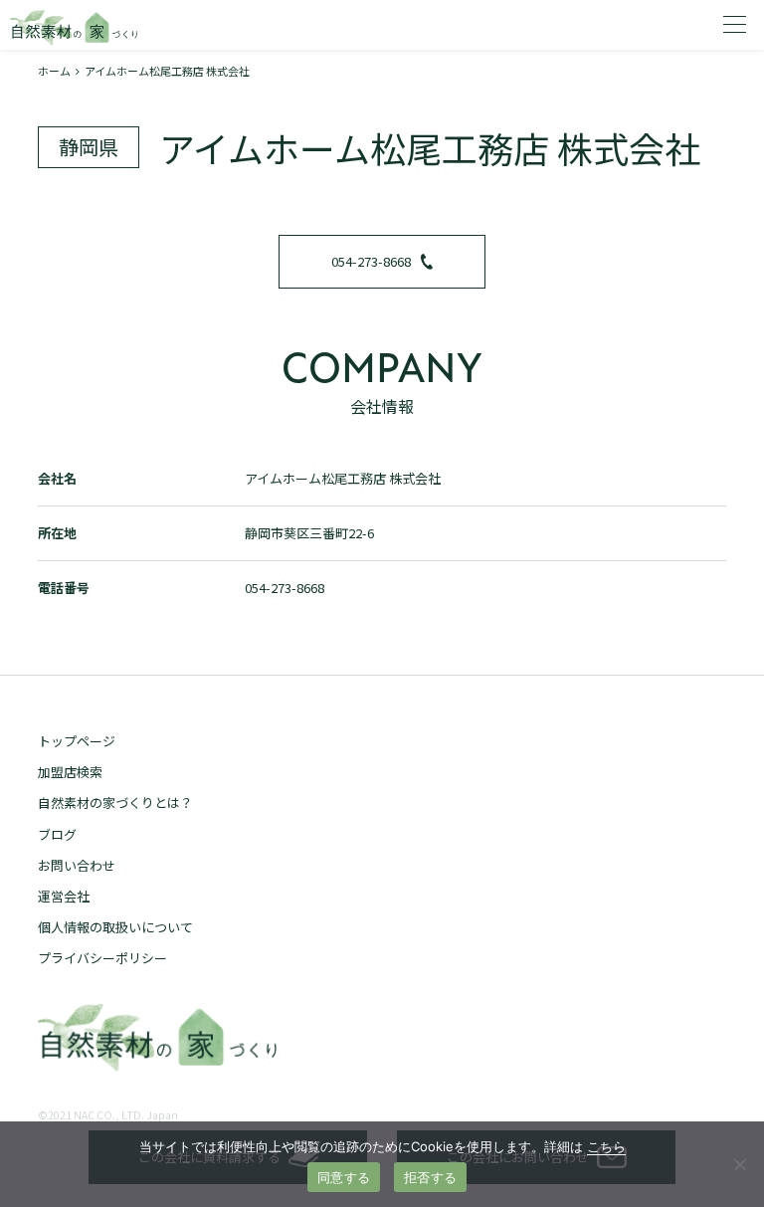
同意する (343, 1177)
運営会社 (64, 896)
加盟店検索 (70, 771)
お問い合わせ (76, 865)
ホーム (54, 71)
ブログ (57, 834)
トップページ (76, 740)
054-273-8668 (371, 261)
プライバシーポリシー (102, 957)
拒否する (430, 1177)
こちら (606, 1146)
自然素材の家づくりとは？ (115, 802)
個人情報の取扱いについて (115, 926)
